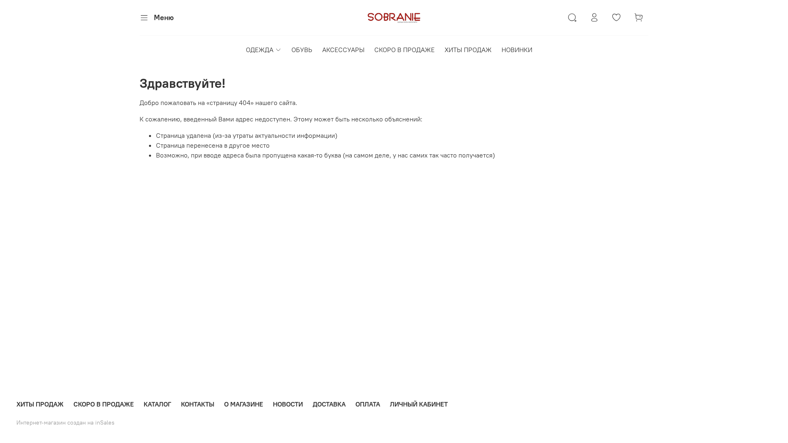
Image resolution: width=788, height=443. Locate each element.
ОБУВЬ (301, 50)
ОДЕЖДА (259, 50)
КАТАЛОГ (157, 404)
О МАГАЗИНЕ (243, 404)
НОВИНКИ (517, 50)
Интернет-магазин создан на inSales (65, 422)
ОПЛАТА (367, 404)
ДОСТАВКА (329, 404)
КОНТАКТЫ (197, 404)
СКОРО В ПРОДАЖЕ (404, 50)
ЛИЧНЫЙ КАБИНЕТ (419, 404)
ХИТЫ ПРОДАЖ (468, 50)
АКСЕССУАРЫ (343, 50)
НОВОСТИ (288, 404)
